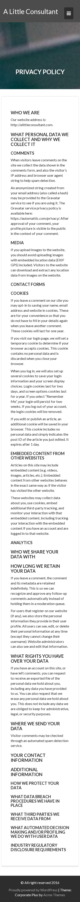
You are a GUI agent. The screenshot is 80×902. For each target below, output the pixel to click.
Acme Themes (54, 895)
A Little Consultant (30, 11)
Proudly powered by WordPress (33, 890)
